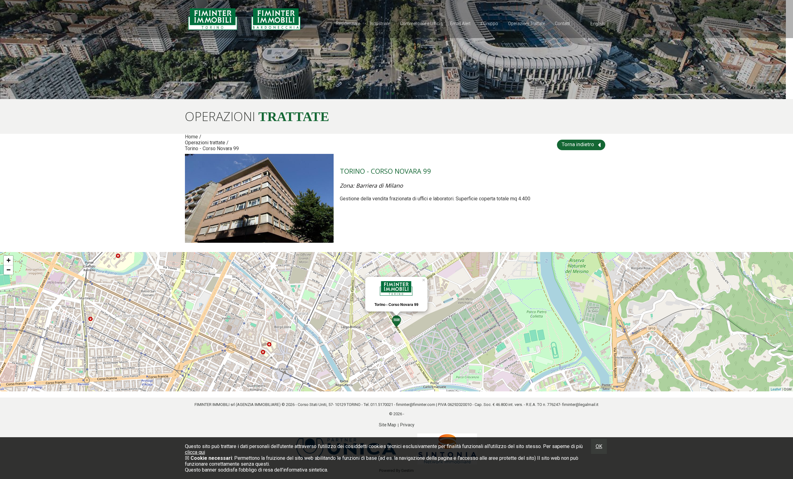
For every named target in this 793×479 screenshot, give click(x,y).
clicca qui (195, 452)
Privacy (407, 424)
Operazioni (526, 23)
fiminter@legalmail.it (580, 404)
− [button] (9, 270)
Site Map (387, 424)
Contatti (562, 23)
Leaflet (776, 388)
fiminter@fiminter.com (415, 404)
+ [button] (9, 260)
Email (460, 23)
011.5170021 (381, 404)
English (597, 23)
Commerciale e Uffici (420, 23)
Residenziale (348, 23)
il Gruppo (489, 23)
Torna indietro (578, 144)
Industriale (380, 23)
